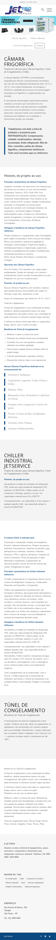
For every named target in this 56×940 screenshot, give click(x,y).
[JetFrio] (23, 10)
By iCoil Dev (8, 936)
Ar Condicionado (11, 879)
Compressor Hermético (35, 879)
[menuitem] (41, 10)
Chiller (22, 879)
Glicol (23, 883)
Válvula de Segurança (32, 887)
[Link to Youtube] (50, 936)
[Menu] (48, 10)
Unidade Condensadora (13, 887)
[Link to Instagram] (45, 936)
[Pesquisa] (41, 10)
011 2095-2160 (31, 2)
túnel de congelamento (36, 883)
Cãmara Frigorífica (12, 883)
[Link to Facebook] (41, 936)
